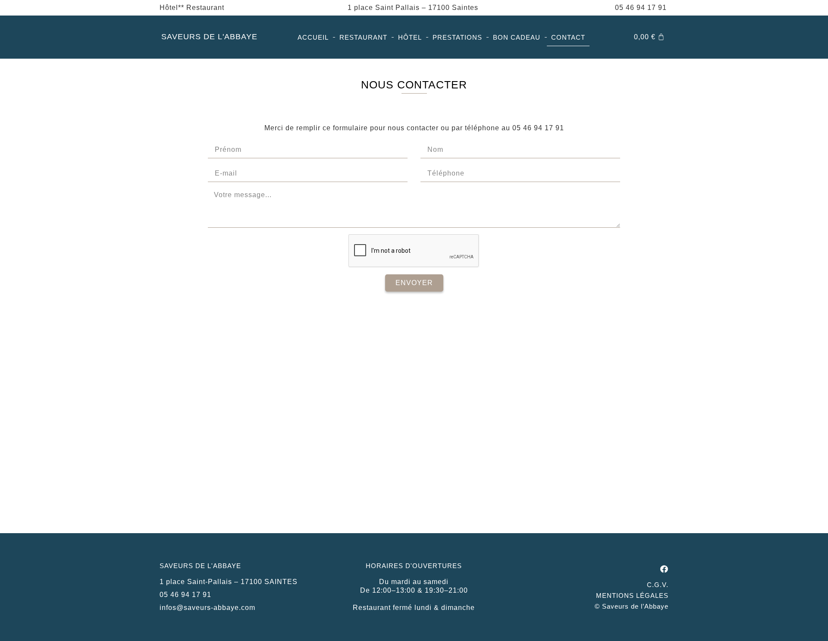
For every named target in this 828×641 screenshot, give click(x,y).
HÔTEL (410, 37)
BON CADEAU (516, 37)
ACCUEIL (313, 37)
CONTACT (568, 37)
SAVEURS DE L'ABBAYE (209, 36)
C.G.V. (657, 584)
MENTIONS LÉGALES (632, 595)
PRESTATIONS (457, 37)
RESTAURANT (363, 37)
